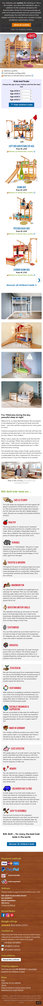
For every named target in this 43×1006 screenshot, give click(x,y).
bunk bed (14, 614)
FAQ (3, 980)
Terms (3, 985)
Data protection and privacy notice (16, 988)
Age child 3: (15, 97)
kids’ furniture (31, 569)
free (21, 799)
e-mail (30, 939)
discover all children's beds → (22, 285)
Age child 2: (15, 94)
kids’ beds (21, 634)
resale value (10, 753)
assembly (27, 815)
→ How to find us (8, 905)
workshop (25, 735)
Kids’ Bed (17, 421)
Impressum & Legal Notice (12, 990)
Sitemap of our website (11, 983)
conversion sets (22, 654)
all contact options (12, 949)
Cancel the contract (11, 960)
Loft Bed (16, 531)
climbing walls (8, 594)
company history (27, 567)
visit (37, 739)
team (31, 737)
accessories (33, 634)
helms (16, 594)
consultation (19, 692)
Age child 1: (15, 91)
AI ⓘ (39, 1003)
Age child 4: (15, 99)
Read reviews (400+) (14, 925)
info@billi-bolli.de (12, 946)
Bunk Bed (25, 531)
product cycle (21, 701)
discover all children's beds (21, 844)
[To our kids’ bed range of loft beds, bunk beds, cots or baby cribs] (21, 51)
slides (35, 592)
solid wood (26, 533)
